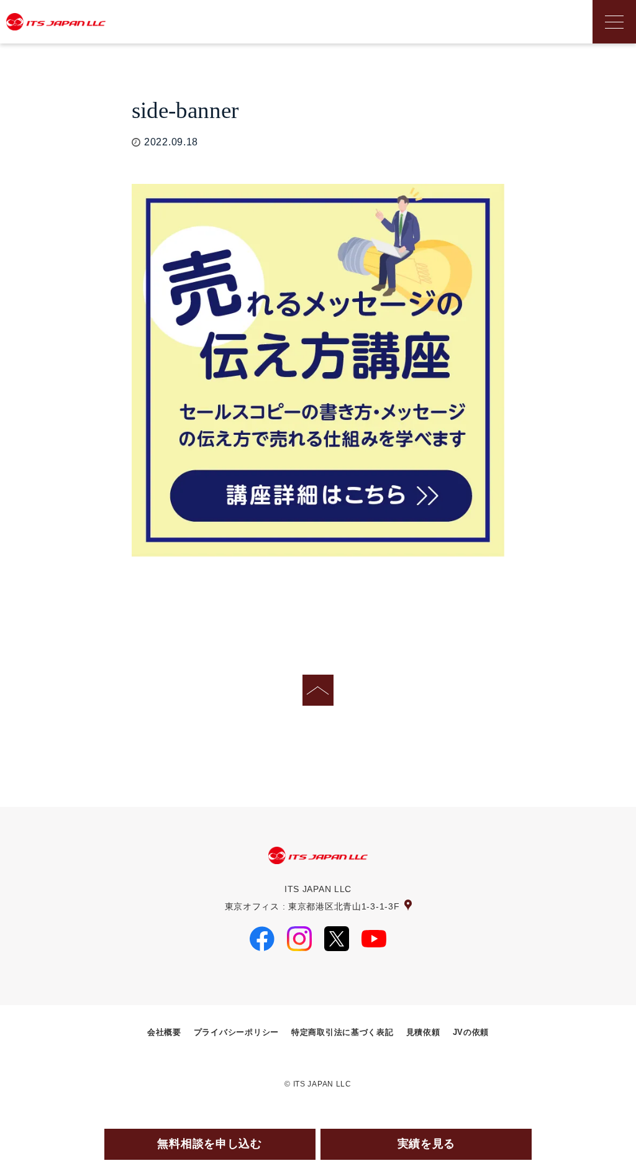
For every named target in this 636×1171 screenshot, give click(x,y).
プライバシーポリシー (236, 1032)
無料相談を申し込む (209, 1143)
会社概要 (164, 1032)
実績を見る (427, 1143)
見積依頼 (423, 1032)
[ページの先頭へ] (318, 690)
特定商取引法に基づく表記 (342, 1032)
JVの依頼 (471, 1032)
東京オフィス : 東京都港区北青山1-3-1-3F (312, 906)
